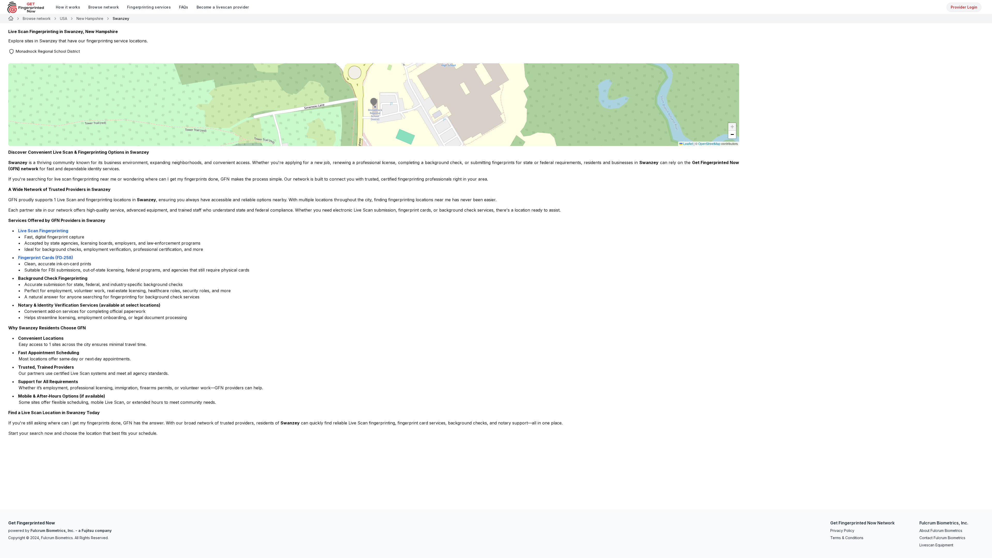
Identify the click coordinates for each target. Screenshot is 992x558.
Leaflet (688, 143)
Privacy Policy (842, 530)
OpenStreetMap (709, 143)
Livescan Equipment (936, 545)
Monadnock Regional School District (48, 51)
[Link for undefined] (10, 18)
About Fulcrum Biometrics (940, 530)
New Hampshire (89, 18)
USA (63, 18)
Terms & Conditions (846, 538)
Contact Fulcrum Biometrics (942, 538)
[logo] (29, 7)
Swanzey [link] (121, 18)
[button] (373, 104)
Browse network (37, 18)
